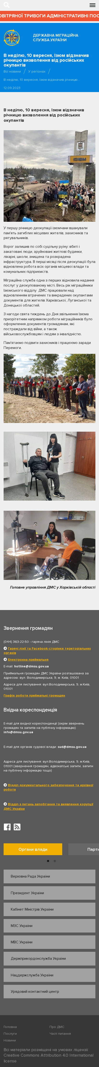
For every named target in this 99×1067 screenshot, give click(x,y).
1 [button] (48, 861)
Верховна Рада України (30, 876)
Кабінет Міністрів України (32, 909)
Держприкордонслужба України (38, 958)
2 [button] (54, 861)
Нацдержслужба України (32, 975)
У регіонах (36, 71)
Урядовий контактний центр (35, 991)
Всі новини (12, 71)
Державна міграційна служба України (55, 37)
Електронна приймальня (28, 660)
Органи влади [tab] (33, 849)
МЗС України (21, 925)
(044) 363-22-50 (16, 642)
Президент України (27, 893)
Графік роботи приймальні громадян (34, 695)
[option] (36, 850)
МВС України (21, 942)
